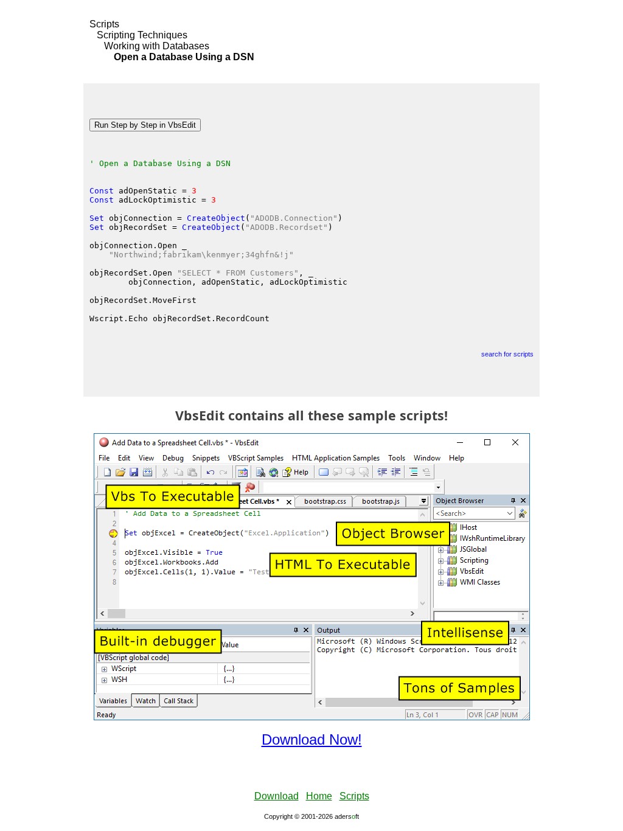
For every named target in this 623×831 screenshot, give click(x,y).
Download (276, 796)
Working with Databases (156, 46)
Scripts (104, 24)
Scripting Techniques (142, 35)
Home (319, 796)
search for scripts (507, 354)
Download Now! (312, 739)
